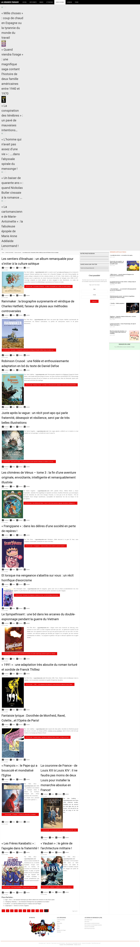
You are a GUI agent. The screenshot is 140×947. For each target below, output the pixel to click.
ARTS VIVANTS (33, 2)
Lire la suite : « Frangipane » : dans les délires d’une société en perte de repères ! (46, 545)
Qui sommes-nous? (88, 919)
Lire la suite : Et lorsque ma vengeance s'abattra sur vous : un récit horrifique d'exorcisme (37, 595)
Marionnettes (59, 923)
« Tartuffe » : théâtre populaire (117, 303)
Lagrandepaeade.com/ (40, 319)
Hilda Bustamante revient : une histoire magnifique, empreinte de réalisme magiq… (122, 297)
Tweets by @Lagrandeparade (87, 268)
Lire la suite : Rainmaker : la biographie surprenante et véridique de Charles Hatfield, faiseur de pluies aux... (29, 350)
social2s (6, 297)
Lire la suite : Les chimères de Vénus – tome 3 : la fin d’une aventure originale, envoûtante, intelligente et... (51, 503)
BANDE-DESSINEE (60, 2)
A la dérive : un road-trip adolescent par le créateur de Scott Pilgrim (22, 903)
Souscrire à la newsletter (89, 926)
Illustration (59, 932)
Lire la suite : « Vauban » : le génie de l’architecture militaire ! (57, 887)
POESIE (76, 2)
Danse (58, 925)
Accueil (25, 2)
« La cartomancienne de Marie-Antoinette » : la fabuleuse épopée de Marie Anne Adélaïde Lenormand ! (12, 226)
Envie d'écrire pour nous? (90, 928)
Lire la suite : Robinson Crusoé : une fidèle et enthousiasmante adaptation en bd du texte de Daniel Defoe (51, 384)
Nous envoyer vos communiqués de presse (93, 925)
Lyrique (58, 926)
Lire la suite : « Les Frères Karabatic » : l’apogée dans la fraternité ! (20, 887)
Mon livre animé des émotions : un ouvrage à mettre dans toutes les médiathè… (118, 332)
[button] (5, 268)
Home (3, 252)
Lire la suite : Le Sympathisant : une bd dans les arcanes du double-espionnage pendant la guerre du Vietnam (29, 653)
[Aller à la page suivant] (46, 910)
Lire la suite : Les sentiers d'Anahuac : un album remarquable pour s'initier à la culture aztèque (49, 286)
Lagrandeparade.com (41, 272)
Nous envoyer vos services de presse (92, 923)
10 (41, 910)
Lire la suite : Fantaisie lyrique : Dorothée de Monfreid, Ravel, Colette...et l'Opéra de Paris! (48, 737)
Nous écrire (87, 921)
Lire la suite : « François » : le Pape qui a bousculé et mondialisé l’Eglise (21, 815)
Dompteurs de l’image (61, 930)
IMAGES (41, 2)
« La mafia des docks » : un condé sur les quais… (121, 255)
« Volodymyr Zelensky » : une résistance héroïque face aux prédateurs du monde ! (26, 901)
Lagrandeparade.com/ (33, 588)
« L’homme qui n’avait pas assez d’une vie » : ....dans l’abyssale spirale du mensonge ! (11, 154)
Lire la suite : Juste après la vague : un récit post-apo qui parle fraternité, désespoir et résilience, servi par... (29, 461)
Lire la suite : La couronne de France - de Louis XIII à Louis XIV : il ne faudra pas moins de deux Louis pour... (59, 830)
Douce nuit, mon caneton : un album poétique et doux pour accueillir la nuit (117, 262)
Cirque (58, 928)
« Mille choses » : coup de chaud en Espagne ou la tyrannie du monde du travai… (122, 275)
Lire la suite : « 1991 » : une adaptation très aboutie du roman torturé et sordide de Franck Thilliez (50, 684)
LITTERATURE (49, 2)
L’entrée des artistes (61, 919)
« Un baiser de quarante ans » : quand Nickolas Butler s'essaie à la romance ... (12, 187)
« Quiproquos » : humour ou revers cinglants (16, 905)
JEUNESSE (69, 2)
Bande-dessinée (18, 252)
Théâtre (58, 921)
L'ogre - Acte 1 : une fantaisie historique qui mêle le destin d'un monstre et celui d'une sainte (29, 899)
